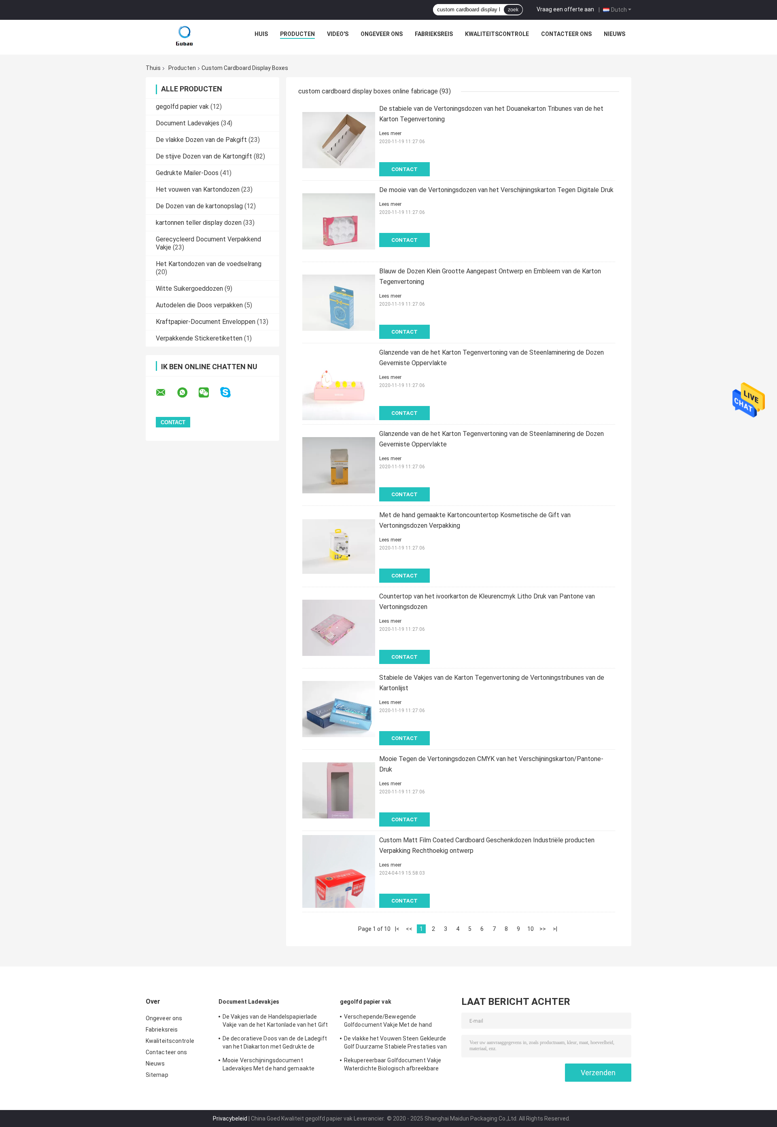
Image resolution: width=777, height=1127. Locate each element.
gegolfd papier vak (182, 106)
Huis (261, 34)
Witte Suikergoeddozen (189, 288)
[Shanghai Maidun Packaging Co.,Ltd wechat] (209, 392)
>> (542, 929)
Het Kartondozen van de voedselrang (208, 264)
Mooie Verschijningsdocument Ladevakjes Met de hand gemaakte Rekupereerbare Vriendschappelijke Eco (275, 1065)
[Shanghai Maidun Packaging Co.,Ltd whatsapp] (187, 392)
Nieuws (614, 34)
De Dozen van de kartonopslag (199, 206)
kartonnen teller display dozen (199, 222)
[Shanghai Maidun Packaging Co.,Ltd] (184, 36)
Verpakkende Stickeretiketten (199, 338)
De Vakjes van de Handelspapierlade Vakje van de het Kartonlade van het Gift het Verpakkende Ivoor (275, 1021)
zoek (513, 10)
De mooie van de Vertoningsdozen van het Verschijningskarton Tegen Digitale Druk (496, 190)
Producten (297, 34)
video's (337, 34)
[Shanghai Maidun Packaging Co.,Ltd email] (166, 392)
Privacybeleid (230, 1118)
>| (555, 929)
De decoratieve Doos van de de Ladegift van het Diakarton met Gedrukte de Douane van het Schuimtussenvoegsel (275, 1043)
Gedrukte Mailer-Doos (187, 173)
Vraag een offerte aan (565, 9)
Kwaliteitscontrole (497, 34)
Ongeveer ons (382, 34)
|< (397, 929)
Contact (404, 169)
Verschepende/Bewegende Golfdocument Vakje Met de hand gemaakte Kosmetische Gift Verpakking (396, 1021)
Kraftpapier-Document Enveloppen (205, 322)
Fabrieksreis (434, 34)
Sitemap (157, 1075)
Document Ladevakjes (187, 123)
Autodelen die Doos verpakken (199, 305)
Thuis (153, 68)
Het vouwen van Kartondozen (198, 189)
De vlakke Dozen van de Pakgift (201, 140)
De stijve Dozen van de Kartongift (204, 156)
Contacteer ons (566, 34)
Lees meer (390, 133)
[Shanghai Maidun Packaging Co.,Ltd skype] (230, 392)
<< (409, 929)
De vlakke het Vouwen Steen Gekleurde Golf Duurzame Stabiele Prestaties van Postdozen (395, 1043)
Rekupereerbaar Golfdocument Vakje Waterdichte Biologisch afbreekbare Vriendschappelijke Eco (392, 1065)
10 (530, 929)
